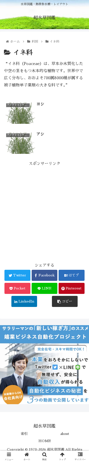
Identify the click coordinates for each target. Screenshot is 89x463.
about (64, 433)
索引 (24, 433)
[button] (79, 412)
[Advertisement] (44, 211)
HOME (44, 441)
